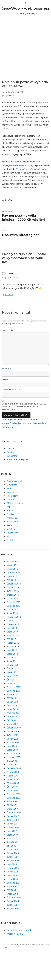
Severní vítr (12, 532)
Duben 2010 (12, 701)
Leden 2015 (12, 568)
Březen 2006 (13, 860)
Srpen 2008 (12, 764)
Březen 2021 (13, 561)
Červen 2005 (13, 868)
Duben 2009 (12, 738)
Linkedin (11, 448)
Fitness (10, 488)
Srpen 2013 (12, 613)
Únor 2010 (12, 705)
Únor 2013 (12, 628)
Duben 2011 (12, 676)
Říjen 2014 (12, 576)
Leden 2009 (12, 749)
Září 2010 (11, 698)
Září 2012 (11, 639)
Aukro (9, 459)
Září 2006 (11, 845)
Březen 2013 (13, 624)
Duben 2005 (12, 871)
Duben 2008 (12, 779)
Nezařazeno (12, 495)
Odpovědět (8, 295)
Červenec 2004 (14, 897)
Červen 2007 (13, 816)
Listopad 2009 (13, 716)
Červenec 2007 (14, 812)
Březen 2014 (13, 594)
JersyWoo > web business (25, 8)
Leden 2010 (12, 709)
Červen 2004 (13, 901)
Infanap (10, 492)
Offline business (15, 503)
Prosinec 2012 (13, 635)
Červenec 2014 (14, 583)
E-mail (6, 379)
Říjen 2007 (12, 801)
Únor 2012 (12, 650)
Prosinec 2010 (13, 687)
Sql (8, 536)
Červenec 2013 (14, 616)
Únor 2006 (12, 864)
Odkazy (10, 499)
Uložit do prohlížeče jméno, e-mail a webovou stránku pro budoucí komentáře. (24, 406)
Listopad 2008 (13, 757)
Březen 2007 (13, 827)
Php (8, 506)
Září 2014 (11, 580)
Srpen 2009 (12, 724)
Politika (10, 514)
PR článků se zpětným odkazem (30, 169)
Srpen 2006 (12, 849)
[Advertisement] (25, 53)
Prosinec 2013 (13, 602)
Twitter (10, 452)
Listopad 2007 (13, 797)
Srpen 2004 (12, 893)
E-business (12, 484)
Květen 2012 (13, 642)
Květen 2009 (13, 735)
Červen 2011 (13, 668)
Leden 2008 (12, 790)
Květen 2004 (13, 904)
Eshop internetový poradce (20, 930)
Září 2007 (11, 805)
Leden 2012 (12, 653)
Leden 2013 (12, 631)
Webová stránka (12, 390)
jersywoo (9, 95)
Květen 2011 (13, 672)
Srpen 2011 (12, 661)
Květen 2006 (13, 856)
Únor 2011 (12, 679)
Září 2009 (11, 720)
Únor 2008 (12, 786)
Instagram (12, 455)
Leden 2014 (12, 598)
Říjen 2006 (12, 842)
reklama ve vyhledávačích (21, 121)
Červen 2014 (13, 587)
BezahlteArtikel (14, 481)
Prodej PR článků (15, 933)
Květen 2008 (13, 775)
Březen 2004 (13, 908)
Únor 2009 (12, 746)
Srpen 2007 (12, 808)
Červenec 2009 (14, 727)
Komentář (8, 330)
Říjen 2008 (12, 760)
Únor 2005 (12, 875)
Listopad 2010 (13, 690)
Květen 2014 (13, 591)
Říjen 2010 (12, 694)
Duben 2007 (12, 823)
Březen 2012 (13, 646)
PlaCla (8, 200)
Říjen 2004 (12, 886)
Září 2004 (11, 890)
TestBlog (11, 540)
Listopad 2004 (13, 882)
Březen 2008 (13, 783)
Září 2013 (11, 609)
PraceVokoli (12, 517)
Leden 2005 (12, 879)
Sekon (10, 525)
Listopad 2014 (13, 572)
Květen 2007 (13, 820)
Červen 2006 (13, 853)
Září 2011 (11, 657)
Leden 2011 (12, 683)
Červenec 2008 (14, 768)
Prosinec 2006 (13, 838)
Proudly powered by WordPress (15, 944)
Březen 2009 (13, 742)
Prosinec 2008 (13, 753)
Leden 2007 (12, 834)
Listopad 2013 (13, 605)
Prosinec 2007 (13, 794)
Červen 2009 (13, 731)
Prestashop (12, 521)
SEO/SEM (11, 529)
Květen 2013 (13, 620)
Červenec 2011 (14, 664)
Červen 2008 (13, 772)
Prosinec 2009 (13, 712)
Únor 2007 (12, 831)
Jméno (6, 368)
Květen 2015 (13, 565)
